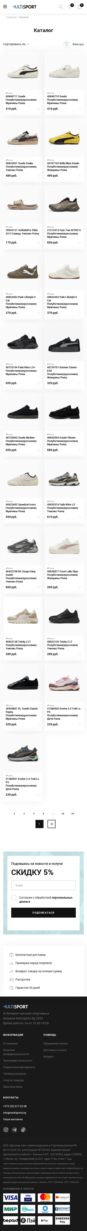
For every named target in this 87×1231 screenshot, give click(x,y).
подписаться (43, 912)
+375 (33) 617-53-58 (15, 1106)
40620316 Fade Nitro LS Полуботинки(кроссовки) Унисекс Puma (62, 508)
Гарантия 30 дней (27, 988)
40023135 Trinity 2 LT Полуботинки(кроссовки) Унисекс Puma (62, 645)
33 (63, 813)
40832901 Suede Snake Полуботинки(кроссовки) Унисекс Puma (21, 166)
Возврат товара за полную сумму (38, 971)
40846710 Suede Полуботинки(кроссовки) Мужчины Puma (62, 100)
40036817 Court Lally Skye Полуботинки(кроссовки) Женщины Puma (62, 575)
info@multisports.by (14, 1112)
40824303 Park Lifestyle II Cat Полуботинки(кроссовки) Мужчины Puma (21, 302)
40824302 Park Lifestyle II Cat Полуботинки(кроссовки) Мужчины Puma (62, 302)
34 (72, 813)
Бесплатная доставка (30, 955)
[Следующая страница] (52, 824)
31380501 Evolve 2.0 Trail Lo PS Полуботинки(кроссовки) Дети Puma (22, 784)
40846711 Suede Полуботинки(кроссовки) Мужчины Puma (21, 100)
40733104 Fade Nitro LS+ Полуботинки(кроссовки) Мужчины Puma (21, 371)
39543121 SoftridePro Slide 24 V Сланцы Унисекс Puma (22, 231)
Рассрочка (22, 979)
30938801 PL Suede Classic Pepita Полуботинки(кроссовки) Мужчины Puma (22, 713)
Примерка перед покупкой (33, 963)
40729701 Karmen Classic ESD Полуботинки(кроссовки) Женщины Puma (62, 372)
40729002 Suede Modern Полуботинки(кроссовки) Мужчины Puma (21, 441)
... (53, 813)
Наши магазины (13, 1119)
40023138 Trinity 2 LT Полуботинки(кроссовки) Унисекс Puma (21, 645)
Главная (11, 17)
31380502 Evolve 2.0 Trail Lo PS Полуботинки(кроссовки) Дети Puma (63, 713)
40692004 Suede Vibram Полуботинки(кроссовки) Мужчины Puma (62, 441)
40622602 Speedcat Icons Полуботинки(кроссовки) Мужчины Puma (21, 508)
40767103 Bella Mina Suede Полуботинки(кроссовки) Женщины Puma (63, 166)
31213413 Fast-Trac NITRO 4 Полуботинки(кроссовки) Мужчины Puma (64, 233)
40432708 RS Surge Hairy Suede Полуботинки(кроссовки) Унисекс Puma (21, 576)
